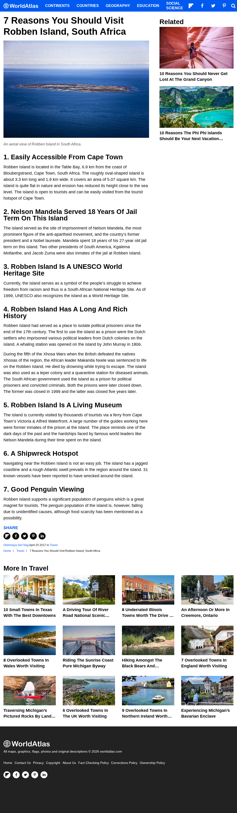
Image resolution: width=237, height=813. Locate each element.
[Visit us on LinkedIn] (44, 774)
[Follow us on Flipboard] (6, 774)
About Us (69, 763)
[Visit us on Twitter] (25, 774)
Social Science (174, 5)
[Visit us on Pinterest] (34, 774)
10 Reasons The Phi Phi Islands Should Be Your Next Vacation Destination (190, 139)
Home (7, 763)
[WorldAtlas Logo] (22, 6)
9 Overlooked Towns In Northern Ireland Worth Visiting (145, 716)
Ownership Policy (152, 763)
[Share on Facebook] (15, 536)
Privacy (38, 763)
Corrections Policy (124, 763)
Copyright (53, 763)
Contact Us (23, 763)
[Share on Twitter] (24, 536)
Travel (54, 545)
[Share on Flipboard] (6, 536)
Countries (88, 6)
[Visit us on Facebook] (16, 774)
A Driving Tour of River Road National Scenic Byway (86, 615)
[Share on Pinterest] (33, 536)
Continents (57, 6)
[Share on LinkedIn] (42, 536)
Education (148, 6)
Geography (118, 6)
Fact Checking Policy (93, 763)
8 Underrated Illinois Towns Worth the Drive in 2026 (147, 615)
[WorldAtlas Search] (233, 6)
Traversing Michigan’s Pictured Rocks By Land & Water (29, 716)
